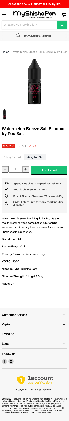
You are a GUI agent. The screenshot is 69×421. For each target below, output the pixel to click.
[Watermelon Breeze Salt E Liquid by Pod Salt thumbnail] (4, 114)
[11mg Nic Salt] (13, 161)
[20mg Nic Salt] (35, 161)
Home (5, 51)
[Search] (62, 25)
